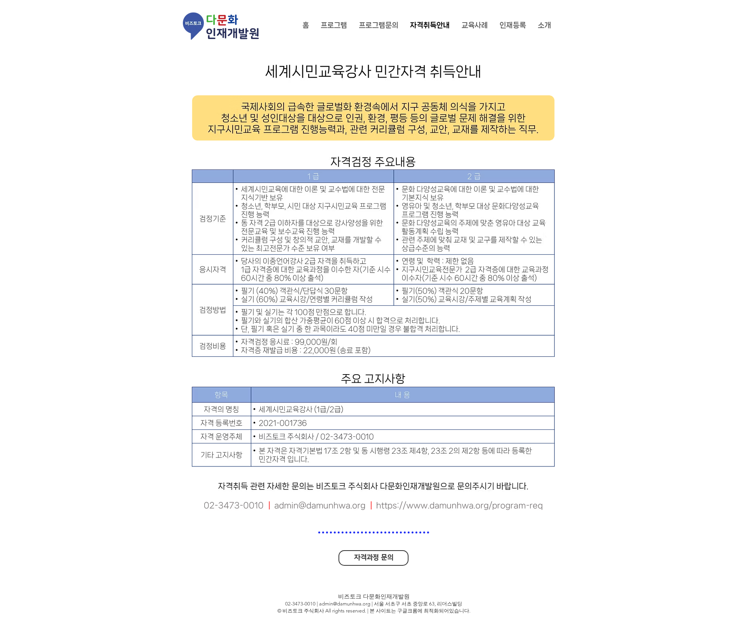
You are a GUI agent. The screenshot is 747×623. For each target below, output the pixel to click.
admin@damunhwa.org (344, 604)
